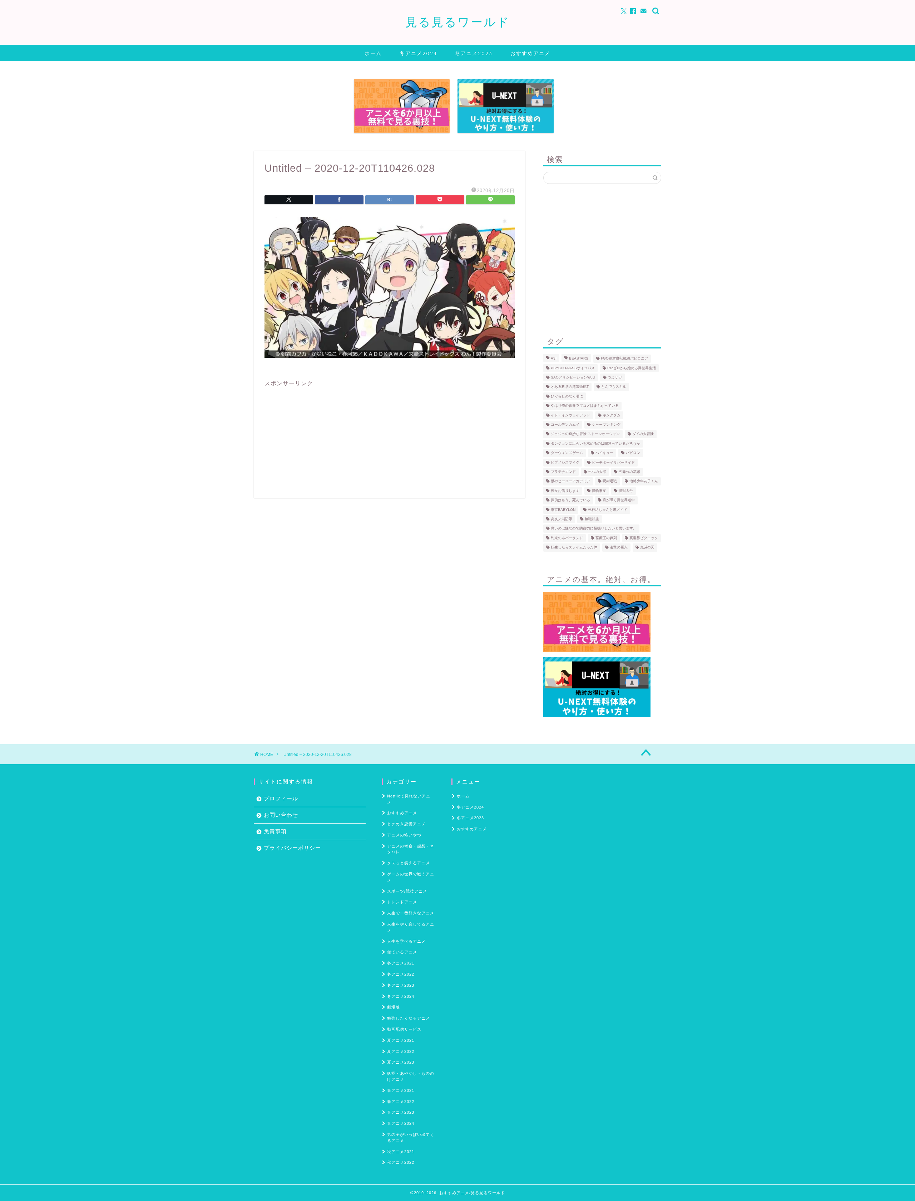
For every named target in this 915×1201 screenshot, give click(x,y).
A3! (554, 359)
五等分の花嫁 (629, 472)
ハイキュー (604, 453)
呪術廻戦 (610, 481)
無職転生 (592, 519)
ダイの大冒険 (643, 434)
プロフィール (281, 798)
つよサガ (615, 377)
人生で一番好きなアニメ (410, 913)
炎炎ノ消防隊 (561, 519)
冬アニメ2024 (418, 53)
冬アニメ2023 (474, 53)
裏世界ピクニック (643, 538)
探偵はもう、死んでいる (570, 500)
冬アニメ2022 (400, 974)
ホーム (373, 53)
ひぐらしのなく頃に (567, 396)
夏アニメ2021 (400, 1040)
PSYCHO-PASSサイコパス (573, 368)
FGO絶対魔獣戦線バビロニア (624, 359)
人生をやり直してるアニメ (410, 927)
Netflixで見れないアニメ (408, 799)
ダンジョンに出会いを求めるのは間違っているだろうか (595, 443)
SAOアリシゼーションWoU (573, 377)
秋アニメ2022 (400, 1162)
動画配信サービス (404, 1029)
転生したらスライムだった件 (574, 548)
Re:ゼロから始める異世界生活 (631, 368)
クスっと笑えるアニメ (408, 863)
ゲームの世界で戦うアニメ (410, 877)
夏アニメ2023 (400, 1062)
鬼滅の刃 (647, 548)
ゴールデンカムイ (565, 424)
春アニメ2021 (400, 1090)
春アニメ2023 (400, 1112)
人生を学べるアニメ (406, 941)
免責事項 (275, 831)
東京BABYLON (563, 510)
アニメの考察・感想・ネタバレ (410, 849)
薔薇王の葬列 (606, 538)
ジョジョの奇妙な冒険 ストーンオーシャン (585, 434)
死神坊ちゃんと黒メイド (607, 510)
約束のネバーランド (567, 538)
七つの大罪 (597, 472)
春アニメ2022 (400, 1101)
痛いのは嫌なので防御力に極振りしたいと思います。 (594, 529)
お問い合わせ (281, 815)
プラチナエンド (563, 472)
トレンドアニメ (402, 902)
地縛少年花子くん (643, 481)
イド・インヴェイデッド (570, 415)
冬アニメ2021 (400, 963)
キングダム (611, 415)
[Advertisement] (389, 437)
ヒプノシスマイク (565, 462)
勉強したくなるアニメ (408, 1018)
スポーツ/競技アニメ (407, 891)
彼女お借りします (565, 491)
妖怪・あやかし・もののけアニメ (410, 1076)
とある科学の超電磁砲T (570, 387)
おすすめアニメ (530, 53)
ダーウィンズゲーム (567, 453)
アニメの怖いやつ (404, 835)
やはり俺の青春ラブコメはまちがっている (585, 406)
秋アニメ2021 (400, 1151)
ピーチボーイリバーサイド (613, 462)
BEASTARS (578, 359)
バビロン (633, 453)
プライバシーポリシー (292, 848)
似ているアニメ (402, 952)
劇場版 (393, 1007)
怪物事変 (599, 491)
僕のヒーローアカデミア (570, 481)
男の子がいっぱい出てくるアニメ (410, 1137)
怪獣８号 (626, 491)
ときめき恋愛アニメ (406, 824)
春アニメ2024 (400, 1123)
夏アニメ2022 (400, 1051)
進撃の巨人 (619, 548)
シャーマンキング (606, 424)
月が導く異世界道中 (619, 500)
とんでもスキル (613, 387)
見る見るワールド (457, 21)
